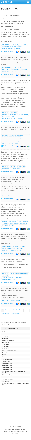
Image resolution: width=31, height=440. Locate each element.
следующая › (6, 313)
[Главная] (7, 2)
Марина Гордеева (23, 221)
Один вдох (5, 223)
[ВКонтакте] (17, 52)
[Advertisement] (15, 401)
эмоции (14, 71)
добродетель (5, 141)
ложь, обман (14, 112)
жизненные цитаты (17, 141)
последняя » (16, 313)
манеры (19, 248)
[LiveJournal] (24, 52)
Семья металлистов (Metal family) (11, 277)
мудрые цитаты (15, 69)
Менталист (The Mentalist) (9, 114)
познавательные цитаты (8, 118)
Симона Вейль (16, 168)
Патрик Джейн (10, 116)
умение (18, 48)
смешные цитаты (6, 279)
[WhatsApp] (27, 52)
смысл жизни (5, 250)
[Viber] (25, 52)
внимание (4, 221)
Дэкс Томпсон (24, 44)
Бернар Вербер (6, 246)
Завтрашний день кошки (8, 248)
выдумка (13, 166)
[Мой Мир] (20, 52)
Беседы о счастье (16, 67)
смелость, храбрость (8, 48)
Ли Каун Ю (26, 300)
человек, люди (6, 71)
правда (20, 118)
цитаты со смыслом (7, 225)
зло (24, 166)
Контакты (15, 424)
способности (23, 223)
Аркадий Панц (6, 67)
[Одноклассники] (18, 52)
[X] (22, 52)
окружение (5, 143)
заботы (13, 193)
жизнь (23, 246)
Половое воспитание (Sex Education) (12, 46)
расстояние (5, 275)
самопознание (14, 223)
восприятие (15, 44)
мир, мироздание (23, 114)
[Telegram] (29, 52)
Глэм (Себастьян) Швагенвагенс (19, 273)
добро (19, 166)
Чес (14, 279)
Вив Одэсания (5, 44)
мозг (3, 116)
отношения (24, 69)
